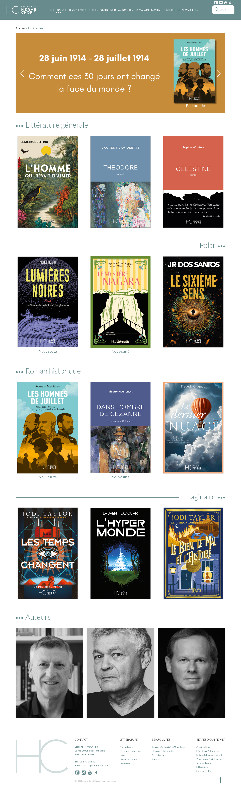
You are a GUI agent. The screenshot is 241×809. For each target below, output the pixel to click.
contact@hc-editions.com (94, 765)
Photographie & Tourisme (209, 759)
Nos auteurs (126, 746)
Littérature (58, 9)
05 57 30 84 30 (87, 761)
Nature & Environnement (209, 754)
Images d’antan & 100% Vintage (168, 746)
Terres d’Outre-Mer (102, 9)
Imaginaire (125, 762)
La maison (142, 9)
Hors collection (204, 771)
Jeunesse (157, 759)
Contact (157, 9)
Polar (122, 754)
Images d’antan (204, 762)
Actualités (125, 9)
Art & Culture (159, 754)
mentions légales (109, 781)
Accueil (20, 28)
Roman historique (129, 759)
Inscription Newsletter (181, 9)
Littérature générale (130, 751)
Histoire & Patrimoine (163, 751)
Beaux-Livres (77, 9)
